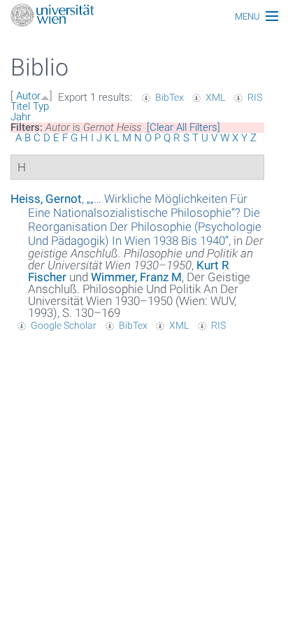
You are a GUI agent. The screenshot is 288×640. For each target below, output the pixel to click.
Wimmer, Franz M (136, 277)
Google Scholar (63, 325)
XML (215, 97)
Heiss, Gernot (46, 199)
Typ (41, 106)
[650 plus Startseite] (144, 16)
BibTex (169, 97)
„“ (144, 220)
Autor (28, 96)
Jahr (20, 117)
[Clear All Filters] (183, 127)
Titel (20, 106)
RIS (254, 97)
